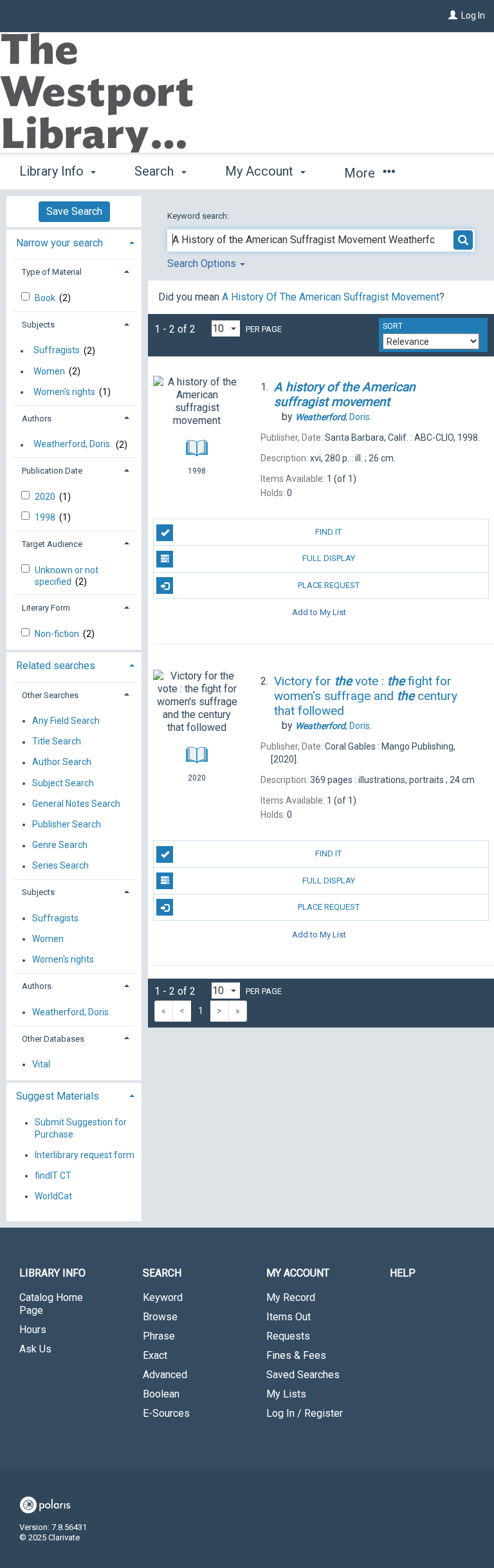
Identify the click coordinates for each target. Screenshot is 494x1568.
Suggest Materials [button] (57, 1096)
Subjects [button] (38, 324)
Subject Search (63, 783)
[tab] (74, 241)
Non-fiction (58, 634)
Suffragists (56, 351)
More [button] (361, 173)
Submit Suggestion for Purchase (81, 1128)
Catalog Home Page (51, 1303)
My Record (290, 1297)
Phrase (159, 1336)
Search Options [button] (203, 263)
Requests (288, 1336)
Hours (32, 1330)
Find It (328, 532)
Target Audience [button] (52, 544)
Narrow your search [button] (59, 243)
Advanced (165, 1375)
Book (46, 298)
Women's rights (64, 392)
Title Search (56, 742)
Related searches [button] (55, 665)
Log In (473, 15)
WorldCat (53, 1196)
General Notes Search (76, 803)
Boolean (161, 1394)
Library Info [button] (53, 171)
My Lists (286, 1394)
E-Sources (166, 1413)
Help (403, 1273)
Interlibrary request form (84, 1155)
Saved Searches (303, 1375)
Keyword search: (199, 216)
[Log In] (452, 15)
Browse (160, 1317)
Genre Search (59, 845)
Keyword (163, 1297)
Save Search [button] (74, 211)
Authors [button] (36, 418)
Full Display (328, 558)
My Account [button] (261, 171)
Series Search (60, 866)
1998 (46, 517)
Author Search (61, 762)
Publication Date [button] (52, 470)
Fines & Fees (296, 1355)
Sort (393, 326)
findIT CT (53, 1175)
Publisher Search (66, 824)
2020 (46, 497)
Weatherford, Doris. (72, 444)
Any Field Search (66, 720)
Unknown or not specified (66, 576)
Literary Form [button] (46, 608)
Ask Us (35, 1349)
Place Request (329, 585)
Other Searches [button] (50, 695)
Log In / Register (304, 1413)
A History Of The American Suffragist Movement (330, 297)
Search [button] (155, 171)
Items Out (288, 1317)
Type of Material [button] (52, 272)
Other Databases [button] (53, 1039)
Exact (155, 1355)
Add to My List (319, 612)
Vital (41, 1064)
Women (49, 371)
